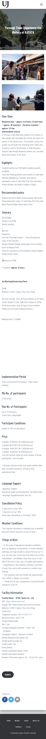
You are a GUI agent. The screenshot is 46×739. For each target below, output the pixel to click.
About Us (36, 721)
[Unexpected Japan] (6, 4)
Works (17, 721)
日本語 (28, 727)
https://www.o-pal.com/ (15, 601)
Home (8, 721)
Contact (18, 727)
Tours (26, 721)
